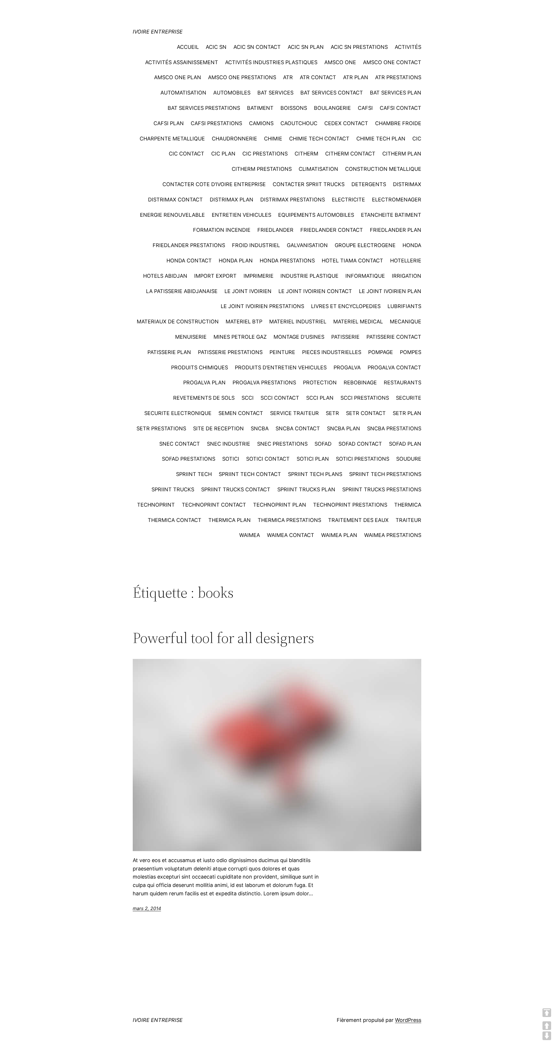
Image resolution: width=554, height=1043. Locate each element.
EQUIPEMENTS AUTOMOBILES (316, 215)
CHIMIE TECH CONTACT (319, 139)
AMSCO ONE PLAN (177, 77)
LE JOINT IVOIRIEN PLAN (390, 291)
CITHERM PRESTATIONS (262, 169)
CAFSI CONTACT (400, 108)
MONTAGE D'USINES (299, 337)
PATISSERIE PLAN (169, 352)
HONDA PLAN (236, 260)
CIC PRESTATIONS (265, 154)
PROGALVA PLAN (204, 382)
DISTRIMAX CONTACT (175, 200)
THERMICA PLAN (229, 520)
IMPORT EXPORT (215, 276)
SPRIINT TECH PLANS (315, 474)
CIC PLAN (223, 154)
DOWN (546, 1035)
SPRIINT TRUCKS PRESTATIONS (381, 489)
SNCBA (260, 428)
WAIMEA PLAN (339, 535)
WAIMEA (249, 535)
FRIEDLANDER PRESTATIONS (189, 245)
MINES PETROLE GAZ (240, 337)
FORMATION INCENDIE (221, 230)
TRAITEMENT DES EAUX (358, 520)
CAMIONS (261, 123)
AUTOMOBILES (231, 93)
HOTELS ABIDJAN (165, 276)
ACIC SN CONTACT (257, 47)
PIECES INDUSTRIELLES (331, 352)
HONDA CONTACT (189, 260)
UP (546, 1025)
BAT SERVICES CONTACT (331, 93)
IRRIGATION (406, 276)
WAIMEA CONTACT (290, 535)
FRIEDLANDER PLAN (395, 230)
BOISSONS (293, 108)
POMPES (410, 352)
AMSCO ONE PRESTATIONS (242, 77)
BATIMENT (260, 108)
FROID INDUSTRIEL (256, 245)
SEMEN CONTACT (240, 413)
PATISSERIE (345, 337)
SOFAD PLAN (405, 444)
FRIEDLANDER (275, 230)
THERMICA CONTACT (174, 520)
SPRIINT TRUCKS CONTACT (235, 489)
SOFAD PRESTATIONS (188, 459)
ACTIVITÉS (408, 47)
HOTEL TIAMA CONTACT (352, 260)
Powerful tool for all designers (223, 637)
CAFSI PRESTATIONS (216, 123)
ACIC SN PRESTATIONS (359, 47)
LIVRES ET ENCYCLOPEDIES (346, 306)
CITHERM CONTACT (350, 154)
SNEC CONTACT (179, 444)
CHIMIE (273, 139)
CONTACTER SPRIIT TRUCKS (309, 184)
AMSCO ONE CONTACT (392, 62)
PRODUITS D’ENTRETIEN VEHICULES (281, 367)
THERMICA (407, 505)
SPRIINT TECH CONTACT (250, 474)
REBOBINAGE (360, 382)
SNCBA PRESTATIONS (394, 428)
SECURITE (408, 398)
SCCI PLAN (320, 398)
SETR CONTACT (366, 413)
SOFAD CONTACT (360, 444)
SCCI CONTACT (280, 398)
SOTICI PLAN (313, 459)
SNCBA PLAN (343, 428)
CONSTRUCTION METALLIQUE (383, 169)
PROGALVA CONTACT (394, 367)
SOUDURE (408, 459)
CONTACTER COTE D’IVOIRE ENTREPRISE (214, 184)
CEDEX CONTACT (346, 123)
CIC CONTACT (186, 154)
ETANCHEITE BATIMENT (391, 215)
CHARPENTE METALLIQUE (172, 139)
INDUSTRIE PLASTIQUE (309, 276)
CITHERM (306, 154)
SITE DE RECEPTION (218, 428)
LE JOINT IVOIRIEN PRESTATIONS (262, 306)
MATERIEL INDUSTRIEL (297, 321)
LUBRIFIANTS (404, 306)
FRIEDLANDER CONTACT (331, 230)
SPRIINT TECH (194, 474)
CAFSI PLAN (169, 123)
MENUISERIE (191, 337)
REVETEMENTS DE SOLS (204, 398)
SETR (332, 413)
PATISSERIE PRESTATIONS (230, 352)
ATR (288, 77)
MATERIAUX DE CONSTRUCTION (178, 321)
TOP (546, 1012)
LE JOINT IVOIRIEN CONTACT (315, 291)
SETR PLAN (407, 413)
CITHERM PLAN (401, 154)
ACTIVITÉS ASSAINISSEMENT (181, 62)
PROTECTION (320, 382)
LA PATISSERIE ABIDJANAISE (182, 291)
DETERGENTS (368, 184)
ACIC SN (216, 47)
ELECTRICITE (348, 200)
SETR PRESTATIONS (161, 428)
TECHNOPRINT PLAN (279, 505)
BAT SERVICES (275, 93)
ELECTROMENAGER (396, 200)
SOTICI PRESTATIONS (362, 459)
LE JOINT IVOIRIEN (248, 291)
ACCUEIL (188, 47)
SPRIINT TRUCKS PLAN (306, 489)
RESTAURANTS (402, 382)
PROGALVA (347, 367)
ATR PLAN (355, 77)
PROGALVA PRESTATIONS (264, 382)
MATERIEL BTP (244, 321)
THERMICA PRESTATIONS (289, 520)
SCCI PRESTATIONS (364, 398)
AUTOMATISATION (183, 93)
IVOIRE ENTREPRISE (158, 32)
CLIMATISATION (318, 169)
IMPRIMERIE (259, 276)
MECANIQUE (405, 321)
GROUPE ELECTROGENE (365, 245)
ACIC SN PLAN (306, 47)
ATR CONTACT (318, 77)
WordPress (408, 1020)
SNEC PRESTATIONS (282, 444)
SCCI (248, 398)
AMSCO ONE (340, 62)
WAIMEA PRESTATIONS (392, 535)
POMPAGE (380, 352)
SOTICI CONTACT (268, 459)
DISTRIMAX (407, 184)
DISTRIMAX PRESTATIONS (292, 200)
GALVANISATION (307, 245)
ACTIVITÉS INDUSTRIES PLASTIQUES (271, 62)
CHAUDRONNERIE (234, 139)
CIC (416, 139)
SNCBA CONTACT (298, 428)
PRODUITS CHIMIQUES (199, 367)
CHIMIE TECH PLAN (380, 139)
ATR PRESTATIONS (398, 77)
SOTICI (230, 459)
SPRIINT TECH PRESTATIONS (385, 474)
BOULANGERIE (332, 108)
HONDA (412, 245)
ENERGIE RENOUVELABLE (172, 215)
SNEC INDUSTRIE (228, 444)
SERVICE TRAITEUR (294, 413)
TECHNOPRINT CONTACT (214, 505)
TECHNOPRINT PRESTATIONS (350, 505)
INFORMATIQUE (365, 276)
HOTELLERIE (405, 260)
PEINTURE (282, 352)
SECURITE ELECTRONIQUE (178, 413)
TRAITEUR (408, 520)
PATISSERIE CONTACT (393, 337)
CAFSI (365, 108)
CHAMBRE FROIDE (398, 123)
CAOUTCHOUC (298, 123)
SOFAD (323, 444)
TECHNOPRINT (156, 505)
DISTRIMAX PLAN (231, 200)
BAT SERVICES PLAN (395, 93)
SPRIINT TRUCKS (172, 489)
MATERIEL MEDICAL (358, 321)
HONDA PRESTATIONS (287, 260)
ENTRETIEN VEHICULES (241, 215)
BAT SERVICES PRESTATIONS (204, 108)
